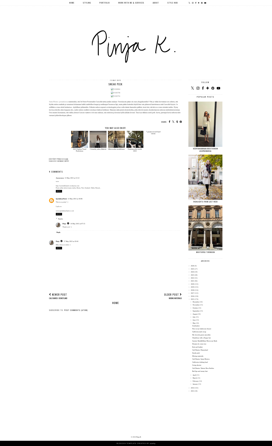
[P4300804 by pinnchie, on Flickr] (115, 89)
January (195, 384)
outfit (66, 161)
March (195, 378)
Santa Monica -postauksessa (58, 102)
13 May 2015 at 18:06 (75, 199)
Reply (59, 191)
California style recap (199, 332)
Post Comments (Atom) (76, 310)
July (194, 317)
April (194, 375)
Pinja (64, 223)
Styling (87, 2)
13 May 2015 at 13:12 (72, 178)
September (196, 311)
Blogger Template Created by (136, 443)
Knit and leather (197, 347)
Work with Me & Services (131, 2)
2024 (192, 272)
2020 (192, 284)
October (195, 308)
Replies (60, 219)
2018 (192, 290)
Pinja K (138, 437)
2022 (192, 278)
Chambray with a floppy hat (201, 338)
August (195, 314)
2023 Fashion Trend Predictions (79, 150)
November (196, 305)
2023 (192, 275)
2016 (192, 296)
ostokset (60, 161)
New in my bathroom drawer (201, 329)
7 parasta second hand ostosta (153, 132)
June (194, 320)
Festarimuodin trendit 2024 (135, 150)
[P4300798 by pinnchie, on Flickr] (115, 93)
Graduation (196, 326)
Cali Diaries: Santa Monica (201, 359)
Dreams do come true (199, 344)
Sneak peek (196, 353)
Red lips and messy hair (200, 371)
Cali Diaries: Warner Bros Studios (203, 368)
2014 (192, 388)
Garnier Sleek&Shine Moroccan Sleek (204, 341)
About (156, 2)
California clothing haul (200, 362)
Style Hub (172, 2)
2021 (192, 281)
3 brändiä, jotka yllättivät (98, 149)
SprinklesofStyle (61, 199)
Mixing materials (197, 356)
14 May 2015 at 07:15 (77, 223)
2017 (192, 293)
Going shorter (196, 365)
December (196, 302)
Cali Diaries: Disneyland (200, 350)
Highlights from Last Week (205, 201)
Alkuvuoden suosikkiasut (116, 149)
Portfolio (104, 2)
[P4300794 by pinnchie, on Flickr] (115, 96)
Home (71, 2)
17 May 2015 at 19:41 (71, 241)
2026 (192, 266)
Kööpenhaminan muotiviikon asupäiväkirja (205, 149)
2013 (192, 391)
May (194, 323)
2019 (192, 287)
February (196, 381)
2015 (192, 299)
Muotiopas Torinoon (205, 252)
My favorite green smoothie (201, 335)
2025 (192, 269)
